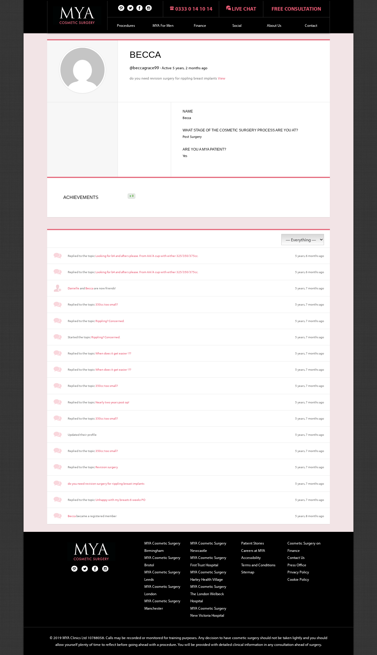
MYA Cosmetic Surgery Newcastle (208, 547)
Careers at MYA (253, 550)
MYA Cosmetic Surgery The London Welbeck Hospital (208, 593)
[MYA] (77, 15)
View (221, 78)
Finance (200, 25)
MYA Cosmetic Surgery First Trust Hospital (208, 561)
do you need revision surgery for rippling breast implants (106, 483)
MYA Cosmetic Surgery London (162, 590)
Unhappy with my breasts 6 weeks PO (120, 500)
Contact (311, 25)
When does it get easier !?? (113, 353)
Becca (89, 288)
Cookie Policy (298, 579)
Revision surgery (106, 467)
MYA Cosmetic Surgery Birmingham (162, 547)
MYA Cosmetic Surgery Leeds (162, 576)
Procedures (126, 25)
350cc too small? (106, 304)
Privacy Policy (298, 572)
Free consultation (296, 8)
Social (237, 25)
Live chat (244, 8)
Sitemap (247, 572)
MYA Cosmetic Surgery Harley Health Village (208, 576)
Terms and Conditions (258, 564)
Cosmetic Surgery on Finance (303, 547)
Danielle (73, 288)
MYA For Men (163, 25)
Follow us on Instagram (148, 7)
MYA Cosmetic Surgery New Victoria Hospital (208, 612)
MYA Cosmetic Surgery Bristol (162, 561)
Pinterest (121, 7)
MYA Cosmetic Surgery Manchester (162, 604)
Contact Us (296, 557)
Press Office (296, 564)
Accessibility (251, 557)
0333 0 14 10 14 (193, 8)
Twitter (130, 7)
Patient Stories (252, 543)
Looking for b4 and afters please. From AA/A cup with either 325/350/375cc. (146, 256)
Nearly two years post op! (112, 402)
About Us (274, 25)
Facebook (139, 7)
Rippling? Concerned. (109, 321)
